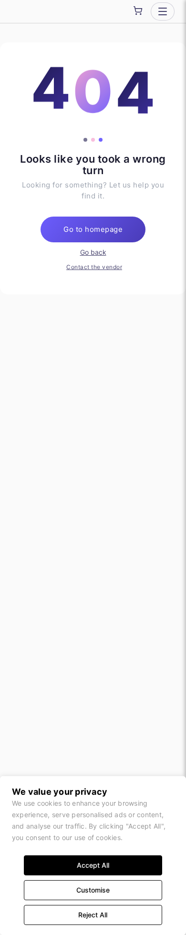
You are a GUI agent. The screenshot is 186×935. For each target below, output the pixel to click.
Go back (93, 252)
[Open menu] (163, 11)
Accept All (93, 865)
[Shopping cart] (138, 10)
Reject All (92, 915)
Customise (93, 890)
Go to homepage (93, 229)
